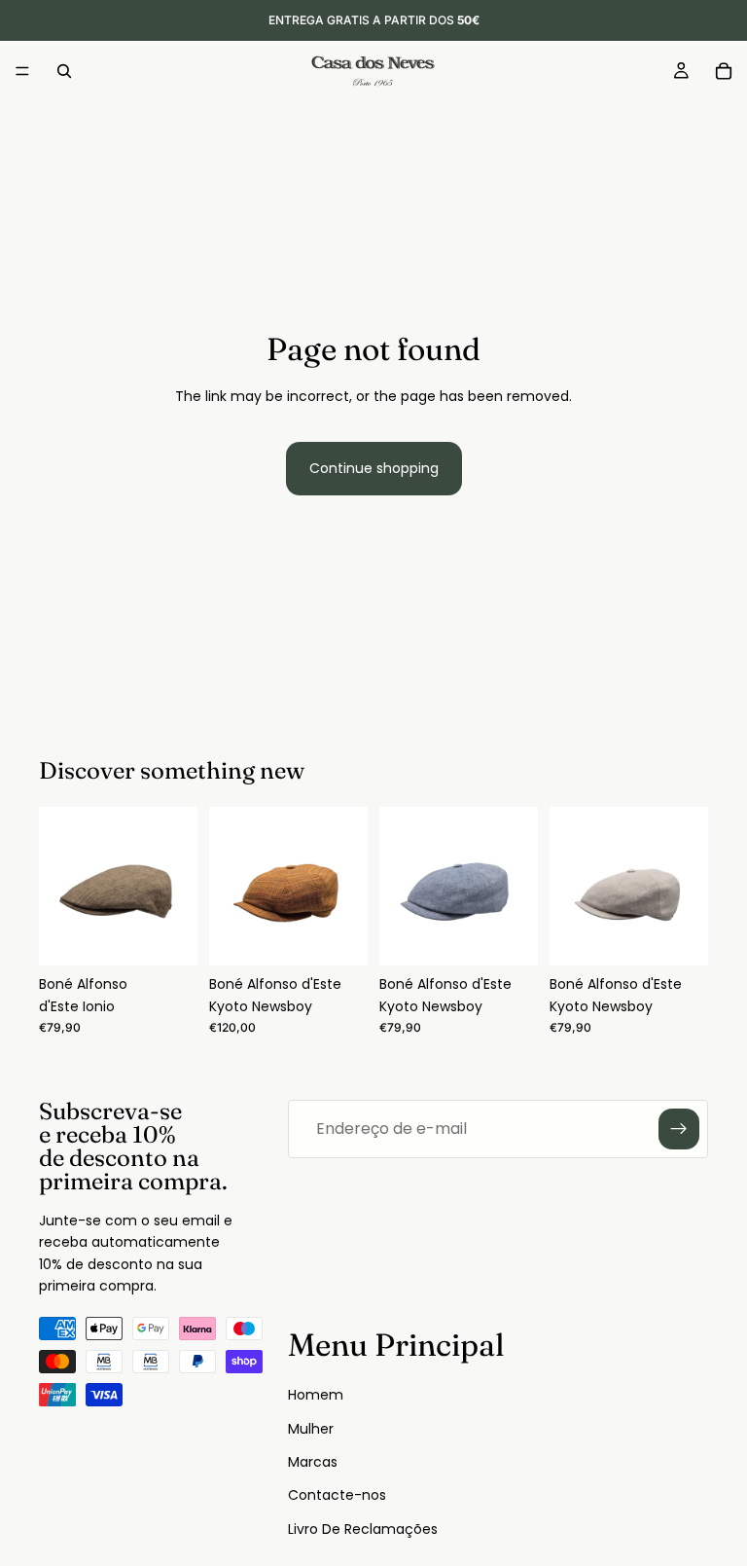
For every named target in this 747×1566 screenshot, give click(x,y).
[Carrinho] (723, 71)
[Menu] (22, 71)
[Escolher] (167, 936)
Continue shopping (374, 468)
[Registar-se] (678, 1129)
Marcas (313, 1462)
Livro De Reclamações (363, 1529)
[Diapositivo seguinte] (176, 886)
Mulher (311, 1429)
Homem (315, 1394)
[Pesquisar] (64, 71)
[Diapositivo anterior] (60, 886)
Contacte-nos (337, 1495)
